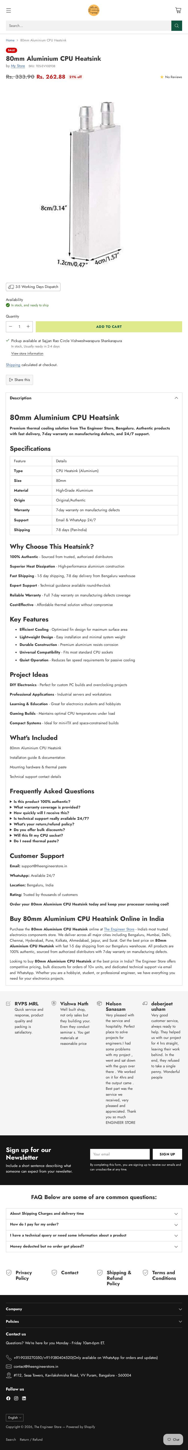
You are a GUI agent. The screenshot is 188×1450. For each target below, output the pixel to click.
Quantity (12, 316)
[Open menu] (8, 10)
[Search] (176, 26)
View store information (27, 353)
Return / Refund (31, 1439)
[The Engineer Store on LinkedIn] (24, 1399)
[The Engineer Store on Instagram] (16, 1399)
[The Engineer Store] (94, 10)
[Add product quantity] (28, 326)
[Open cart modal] (178, 10)
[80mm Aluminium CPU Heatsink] (94, 181)
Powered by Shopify (80, 1426)
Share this (22, 379)
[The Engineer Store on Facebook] (8, 1399)
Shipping (13, 365)
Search (11, 1439)
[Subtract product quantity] (10, 326)
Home (10, 40)
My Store (18, 66)
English (13, 1417)
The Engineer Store (119, 929)
